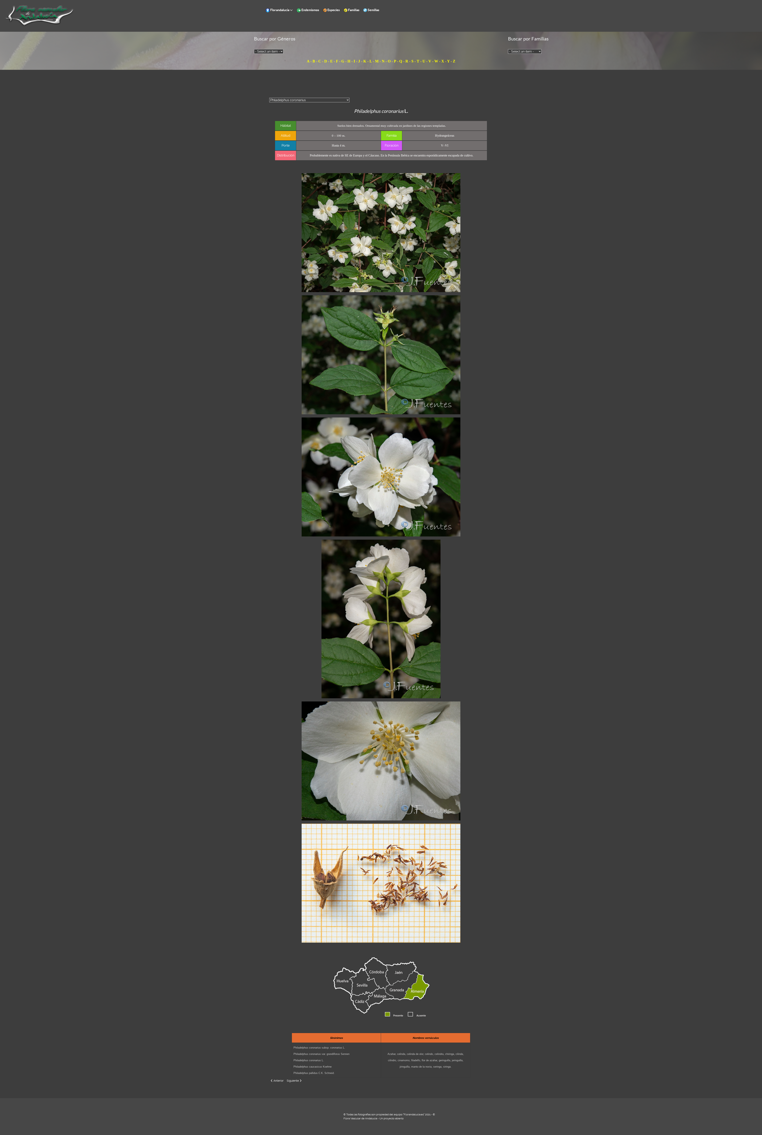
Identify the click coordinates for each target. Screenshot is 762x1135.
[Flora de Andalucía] (39, 15)
